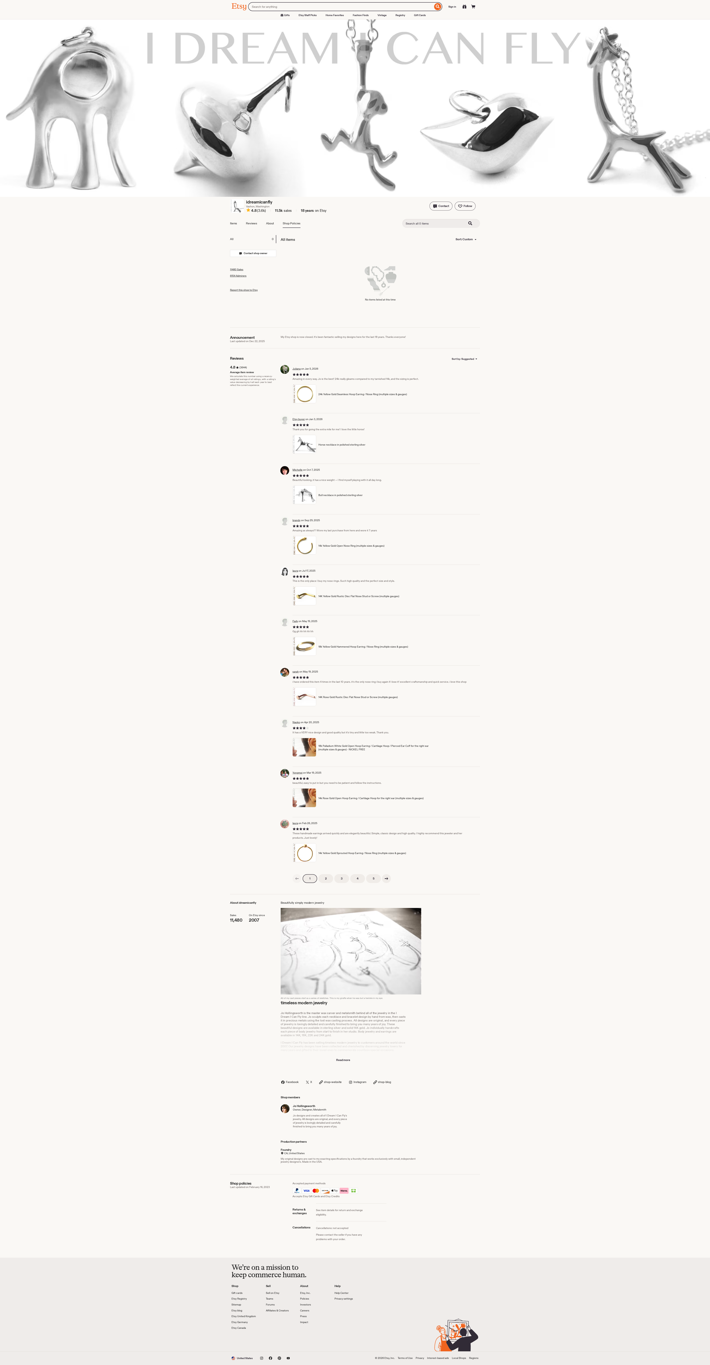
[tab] (253, 239)
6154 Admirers (238, 275)
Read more (343, 1060)
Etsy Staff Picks (308, 15)
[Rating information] (248, 210)
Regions (474, 1357)
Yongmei (297, 772)
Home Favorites (335, 15)
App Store (243, 1340)
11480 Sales (236, 269)
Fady (295, 621)
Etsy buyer (299, 419)
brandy (296, 520)
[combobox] (340, 6)
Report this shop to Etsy (244, 289)
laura (295, 570)
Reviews (251, 223)
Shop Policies (291, 223)
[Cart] (473, 6)
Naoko (296, 722)
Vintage (382, 15)
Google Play (271, 1340)
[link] (297, 878)
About (270, 223)
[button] (441, 206)
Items (233, 223)
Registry (400, 15)
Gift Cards (420, 15)
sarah (296, 671)
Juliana (297, 368)
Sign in (452, 6)
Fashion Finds (361, 15)
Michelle (297, 469)
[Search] (437, 6)
